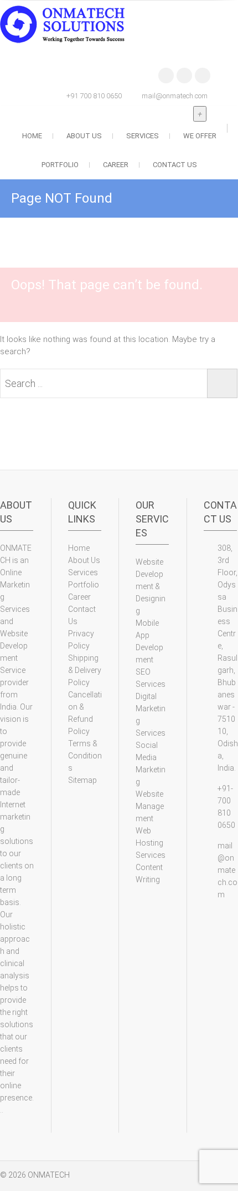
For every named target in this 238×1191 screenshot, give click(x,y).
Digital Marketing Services (150, 714)
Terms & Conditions (85, 755)
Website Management (150, 806)
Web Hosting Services (150, 843)
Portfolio (60, 164)
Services (142, 136)
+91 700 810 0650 (94, 96)
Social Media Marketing (150, 763)
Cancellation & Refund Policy (85, 713)
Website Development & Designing (150, 586)
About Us (84, 136)
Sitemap (82, 780)
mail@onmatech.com (175, 96)
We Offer (199, 136)
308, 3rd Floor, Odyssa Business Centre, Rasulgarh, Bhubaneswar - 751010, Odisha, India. (228, 658)
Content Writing (149, 873)
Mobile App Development (149, 641)
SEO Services (150, 678)
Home (32, 136)
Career (115, 164)
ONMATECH (49, 1174)
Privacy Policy (81, 639)
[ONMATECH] (65, 25)
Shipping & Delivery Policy (84, 670)
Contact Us (175, 164)
